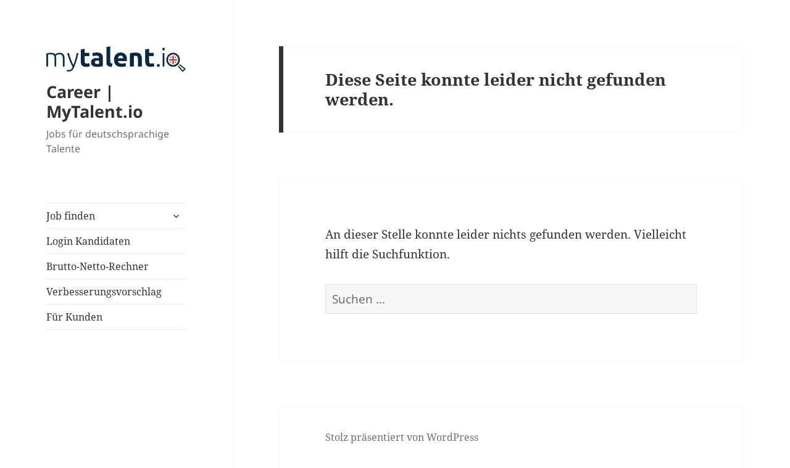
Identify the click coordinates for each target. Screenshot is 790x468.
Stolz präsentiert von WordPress (401, 437)
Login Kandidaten (88, 241)
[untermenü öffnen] (176, 216)
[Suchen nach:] (511, 299)
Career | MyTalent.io (94, 101)
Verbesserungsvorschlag (104, 291)
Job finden (70, 216)
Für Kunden (74, 317)
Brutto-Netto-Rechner (97, 266)
